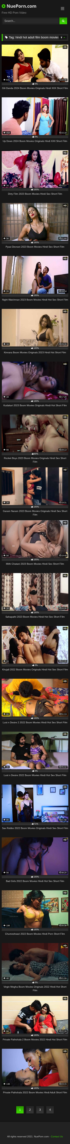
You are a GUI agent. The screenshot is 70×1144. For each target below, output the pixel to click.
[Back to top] (59, 1134)
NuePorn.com (21, 6)
